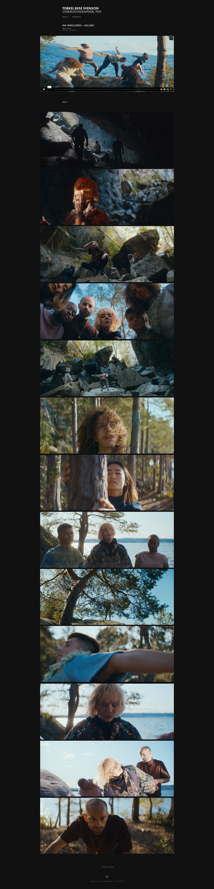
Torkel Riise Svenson (80, 8)
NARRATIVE (76, 17)
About (65, 17)
